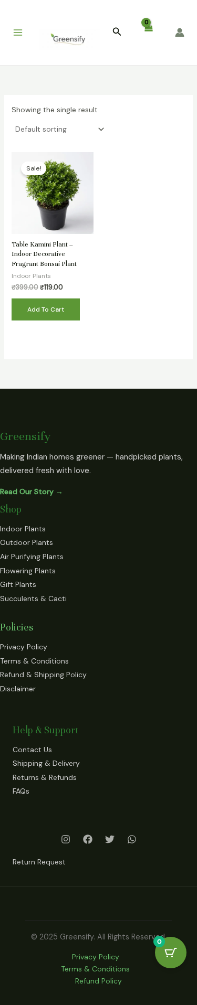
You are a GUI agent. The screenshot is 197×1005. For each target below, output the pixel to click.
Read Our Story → (31, 491)
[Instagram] (65, 839)
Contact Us (32, 749)
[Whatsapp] (132, 839)
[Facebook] (87, 839)
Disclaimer (18, 688)
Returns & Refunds (45, 777)
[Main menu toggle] (17, 32)
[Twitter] (110, 839)
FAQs (21, 791)
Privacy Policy (23, 646)
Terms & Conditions (34, 661)
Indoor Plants (23, 528)
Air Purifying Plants (32, 556)
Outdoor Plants (26, 542)
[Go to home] (70, 39)
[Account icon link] (179, 32)
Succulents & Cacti (33, 598)
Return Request (39, 862)
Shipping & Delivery (46, 763)
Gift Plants (18, 584)
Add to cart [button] (45, 309)
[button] (117, 32)
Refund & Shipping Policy (43, 674)
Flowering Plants (28, 570)
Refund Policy (98, 981)
